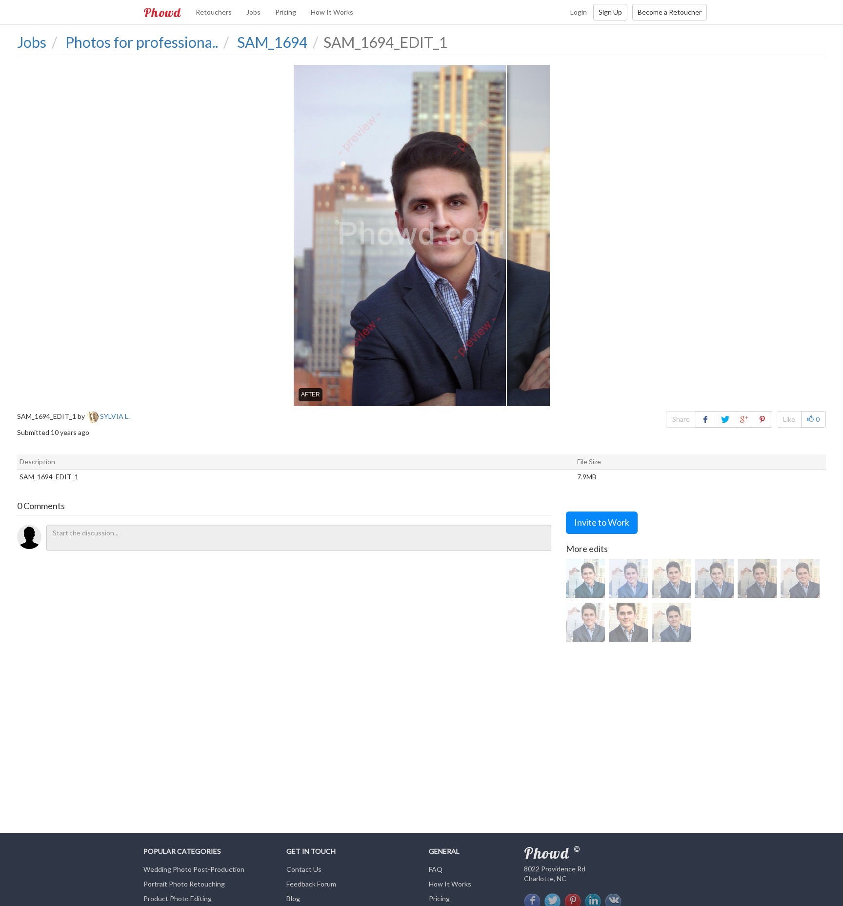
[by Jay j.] (757, 578)
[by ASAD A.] (800, 578)
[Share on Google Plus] (743, 419)
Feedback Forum (311, 884)
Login (578, 12)
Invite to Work (601, 522)
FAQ (435, 869)
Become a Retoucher (670, 12)
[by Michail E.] (628, 622)
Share (681, 419)
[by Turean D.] (628, 578)
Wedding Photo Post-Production (193, 869)
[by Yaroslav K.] (714, 578)
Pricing (285, 12)
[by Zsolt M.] (585, 578)
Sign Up (610, 12)
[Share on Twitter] (724, 419)
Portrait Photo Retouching (184, 884)
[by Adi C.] (671, 578)
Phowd (162, 12)
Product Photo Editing (177, 898)
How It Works (332, 12)
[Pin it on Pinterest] (762, 419)
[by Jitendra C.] (585, 622)
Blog (293, 898)
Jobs (253, 12)
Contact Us (303, 869)
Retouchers (214, 12)
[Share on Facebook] (705, 419)
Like (789, 419)
